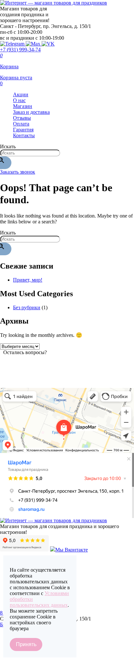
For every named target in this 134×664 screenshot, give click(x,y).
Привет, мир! (27, 280)
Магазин (22, 106)
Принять (26, 644)
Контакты (24, 135)
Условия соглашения (23, 660)
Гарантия (23, 129)
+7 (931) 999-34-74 (20, 49)
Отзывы (22, 118)
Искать (8, 146)
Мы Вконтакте (71, 549)
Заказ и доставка (31, 112)
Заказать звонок (17, 172)
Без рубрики (26, 307)
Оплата (21, 123)
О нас (19, 100)
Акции (20, 94)
